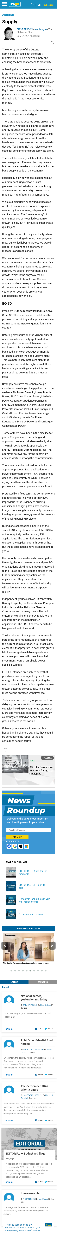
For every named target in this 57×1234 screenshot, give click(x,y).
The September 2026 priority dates (34, 1087)
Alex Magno (40, 29)
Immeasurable (30, 1193)
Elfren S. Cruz (45, 1005)
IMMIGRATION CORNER (32, 1095)
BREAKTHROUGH (30, 1005)
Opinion (8, 15)
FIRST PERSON (25, 29)
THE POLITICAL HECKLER (33, 1049)
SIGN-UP (17, 837)
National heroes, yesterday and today (34, 997)
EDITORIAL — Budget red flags (25, 1153)
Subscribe (48, 5)
